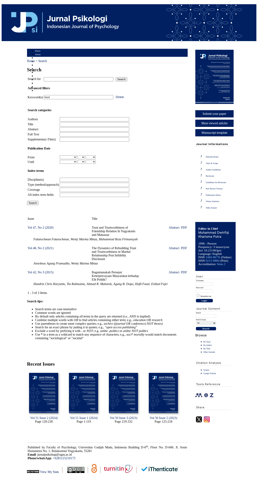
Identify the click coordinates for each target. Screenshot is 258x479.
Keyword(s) (35, 97)
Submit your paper (214, 113)
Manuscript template (214, 132)
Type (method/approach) (43, 184)
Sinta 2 (221, 264)
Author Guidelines (213, 170)
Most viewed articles (214, 123)
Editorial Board (212, 157)
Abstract (33, 129)
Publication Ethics (213, 195)
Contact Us (40, 91)
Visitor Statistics (212, 201)
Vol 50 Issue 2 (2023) (163, 418)
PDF (184, 227)
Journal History (42, 83)
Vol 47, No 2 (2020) (40, 227)
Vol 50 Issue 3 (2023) (123, 418)
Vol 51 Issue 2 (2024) (44, 418)
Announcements (42, 76)
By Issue (206, 342)
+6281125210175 (64, 458)
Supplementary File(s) (42, 139)
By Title (206, 348)
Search (38, 65)
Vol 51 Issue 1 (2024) (84, 418)
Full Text (33, 134)
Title (30, 124)
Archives (39, 73)
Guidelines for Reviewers (216, 182)
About (38, 54)
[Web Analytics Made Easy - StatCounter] (33, 472)
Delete (120, 97)
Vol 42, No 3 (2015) (40, 272)
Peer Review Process (214, 189)
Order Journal (211, 208)
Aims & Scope (212, 163)
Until (31, 162)
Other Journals (209, 352)
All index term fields (41, 194)
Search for (34, 79)
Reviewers (210, 176)
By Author (207, 345)
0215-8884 (213, 260)
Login (38, 58)
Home (37, 51)
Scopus (206, 370)
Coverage (34, 189)
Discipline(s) (36, 179)
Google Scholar (209, 373)
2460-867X (213, 257)
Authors (33, 119)
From (31, 157)
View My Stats (49, 472)
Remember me (206, 296)
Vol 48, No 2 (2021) (40, 248)
